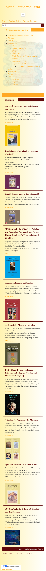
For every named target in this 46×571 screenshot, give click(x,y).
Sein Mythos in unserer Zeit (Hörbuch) (22, 194)
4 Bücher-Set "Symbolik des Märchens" (22, 420)
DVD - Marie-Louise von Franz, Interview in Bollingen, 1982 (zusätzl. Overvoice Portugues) (21, 373)
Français (26, 21)
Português (33, 21)
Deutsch (4, 21)
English (12, 21)
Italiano (18, 21)
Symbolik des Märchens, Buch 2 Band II (22, 464)
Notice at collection (7, 569)
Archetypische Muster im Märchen (20, 325)
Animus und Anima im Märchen (19, 283)
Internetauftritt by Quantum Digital (31, 549)
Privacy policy (8, 553)
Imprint (19, 553)
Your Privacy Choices (13, 566)
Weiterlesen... (10, 122)
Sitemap (29, 553)
